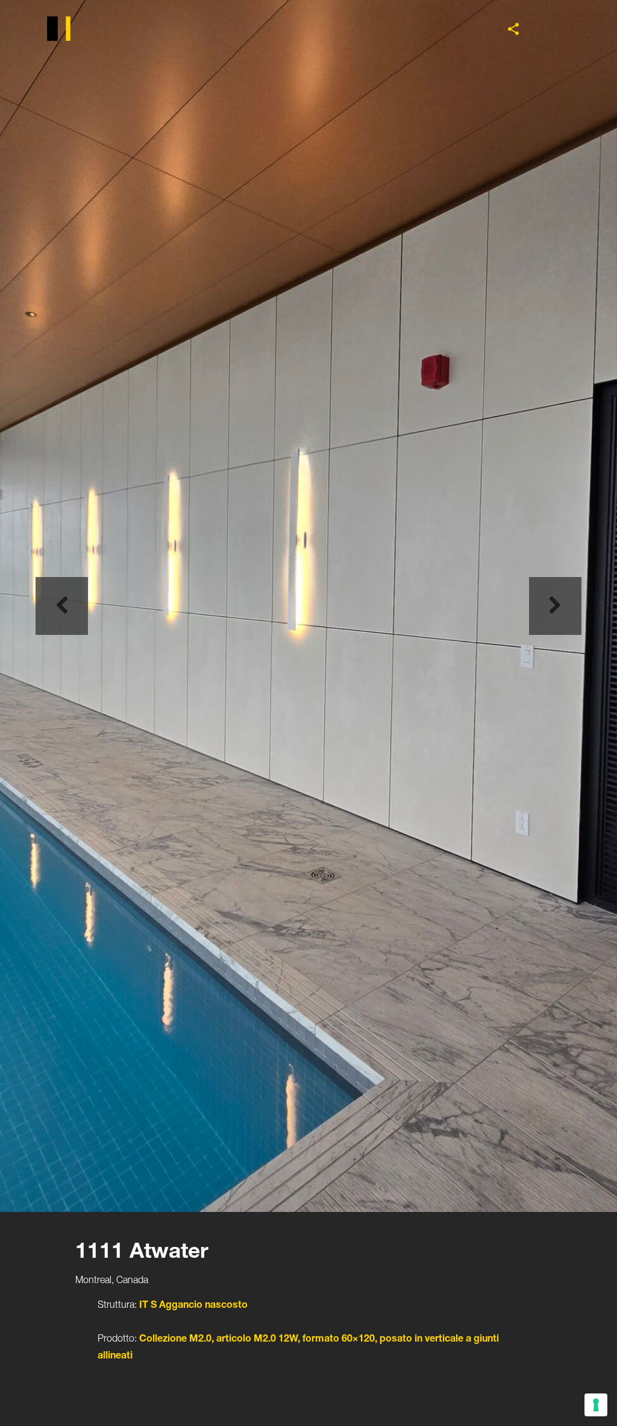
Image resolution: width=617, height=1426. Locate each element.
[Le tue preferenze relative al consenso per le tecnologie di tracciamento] (595, 1404)
